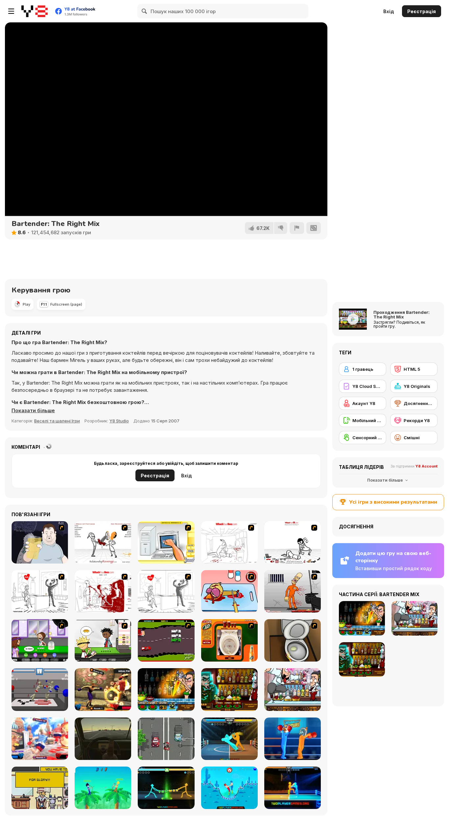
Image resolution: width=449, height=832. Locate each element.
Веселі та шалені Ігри (57, 420)
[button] (33, 410)
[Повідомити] (297, 228)
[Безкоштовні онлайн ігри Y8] (34, 11)
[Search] (144, 11)
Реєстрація (421, 11)
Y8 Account (426, 466)
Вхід (388, 11)
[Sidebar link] (11, 11)
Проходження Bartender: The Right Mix (401, 314)
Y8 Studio (119, 420)
